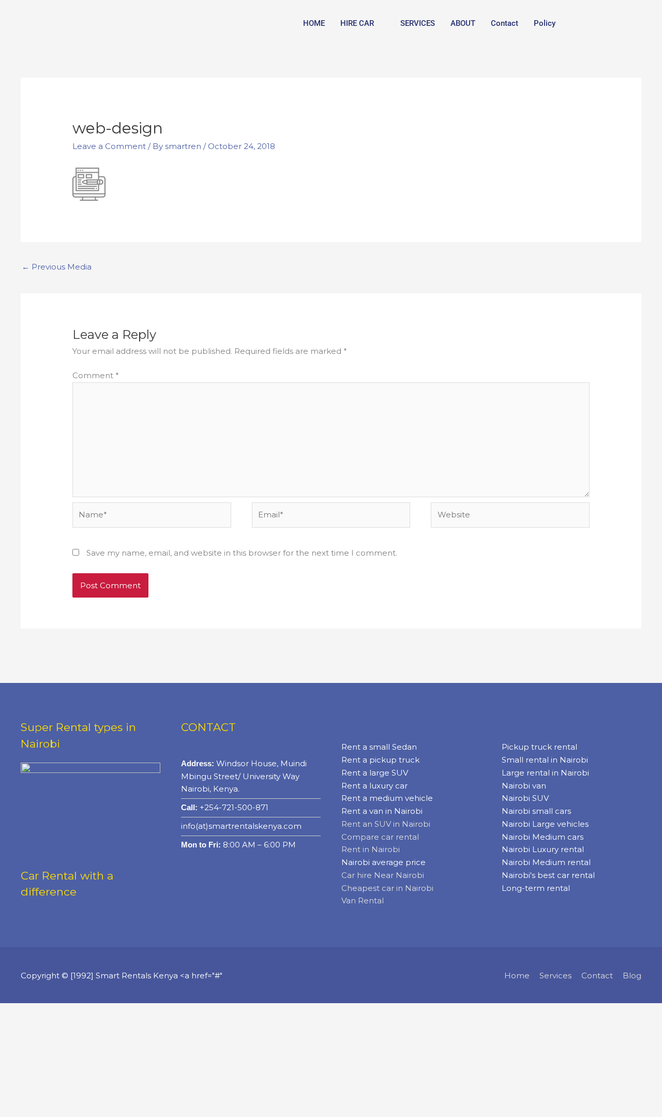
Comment (95, 375)
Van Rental (362, 900)
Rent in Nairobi (370, 849)
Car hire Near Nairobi (382, 875)
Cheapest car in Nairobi (387, 888)
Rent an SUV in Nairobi (385, 824)
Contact (504, 23)
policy (544, 23)
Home (517, 975)
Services (555, 975)
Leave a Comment (109, 146)
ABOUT (462, 23)
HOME (314, 23)
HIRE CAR (357, 23)
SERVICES (417, 23)
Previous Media (57, 267)
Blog (632, 975)
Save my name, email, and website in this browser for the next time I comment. (241, 553)
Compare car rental (380, 837)
